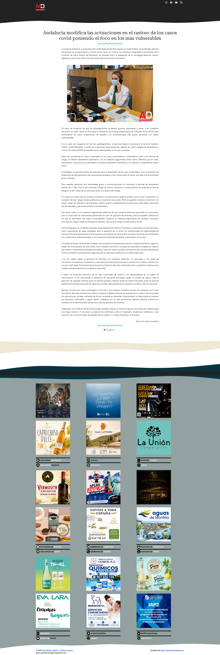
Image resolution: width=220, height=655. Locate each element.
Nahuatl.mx (179, 650)
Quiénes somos (66, 650)
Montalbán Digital (50, 650)
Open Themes (166, 650)
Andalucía (110, 329)
